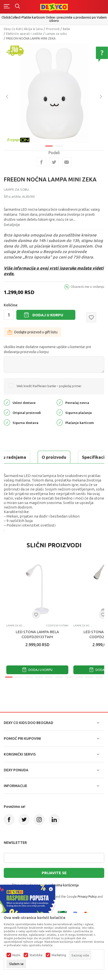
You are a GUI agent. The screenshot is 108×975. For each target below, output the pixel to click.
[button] (91, 317)
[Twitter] (24, 820)
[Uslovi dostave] (7, 402)
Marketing (58, 955)
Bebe (66, 29)
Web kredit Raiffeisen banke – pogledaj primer (49, 386)
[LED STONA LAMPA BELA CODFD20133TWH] (37, 589)
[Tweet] (54, 162)
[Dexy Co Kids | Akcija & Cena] (54, 7)
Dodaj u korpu (47, 315)
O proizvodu (54, 457)
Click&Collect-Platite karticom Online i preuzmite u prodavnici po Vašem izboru (54, 19)
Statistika (35, 955)
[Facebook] (41, 162)
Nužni (16, 955)
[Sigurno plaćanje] (60, 412)
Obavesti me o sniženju (87, 286)
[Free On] (18, 139)
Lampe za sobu (56, 33)
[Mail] (66, 162)
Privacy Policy (87, 896)
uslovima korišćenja (63, 885)
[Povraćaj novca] (60, 402)
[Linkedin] (54, 820)
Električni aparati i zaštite (24, 33)
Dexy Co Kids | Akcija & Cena (23, 29)
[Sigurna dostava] (7, 422)
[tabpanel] (54, 93)
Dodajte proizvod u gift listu (36, 332)
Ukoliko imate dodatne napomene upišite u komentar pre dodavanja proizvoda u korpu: (47, 349)
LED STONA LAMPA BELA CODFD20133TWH (37, 634)
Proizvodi (53, 29)
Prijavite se (54, 873)
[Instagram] (39, 820)
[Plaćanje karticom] (60, 422)
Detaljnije (12, 225)
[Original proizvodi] (7, 412)
